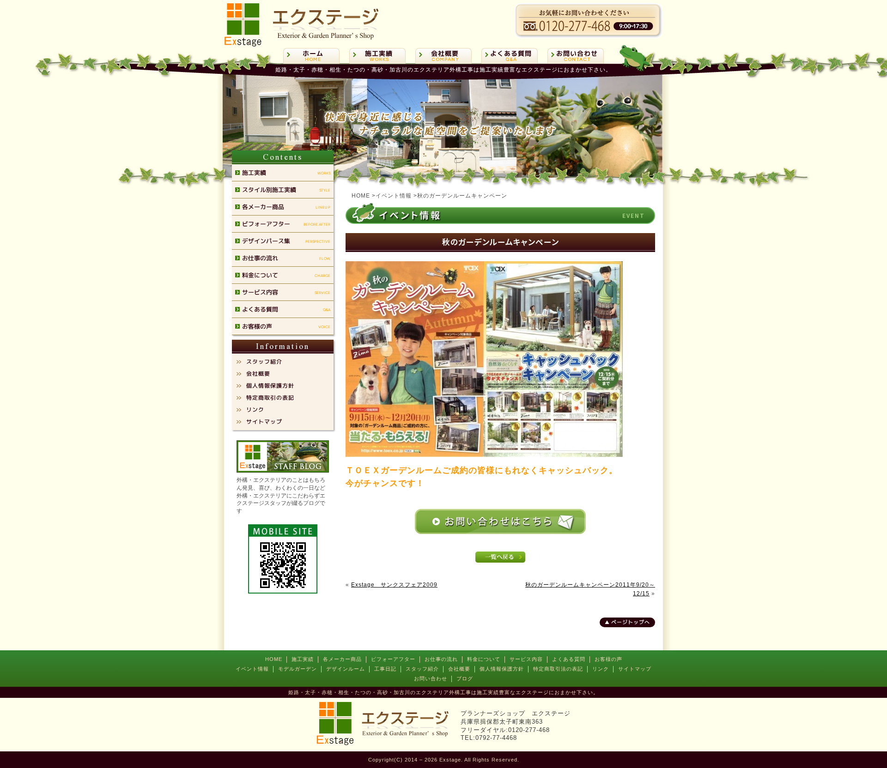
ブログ (464, 678)
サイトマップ (634, 669)
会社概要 (459, 669)
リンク (600, 669)
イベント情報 (252, 669)
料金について (483, 659)
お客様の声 (608, 659)
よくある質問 (568, 659)
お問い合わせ (430, 678)
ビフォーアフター (393, 659)
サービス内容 (526, 659)
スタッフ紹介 (422, 669)
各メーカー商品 (342, 659)
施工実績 (303, 659)
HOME (273, 659)
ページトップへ (630, 622)
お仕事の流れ (441, 659)
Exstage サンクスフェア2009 (394, 585)
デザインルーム (345, 669)
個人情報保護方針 (502, 669)
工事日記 (385, 669)
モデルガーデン (297, 669)
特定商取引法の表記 (558, 669)
